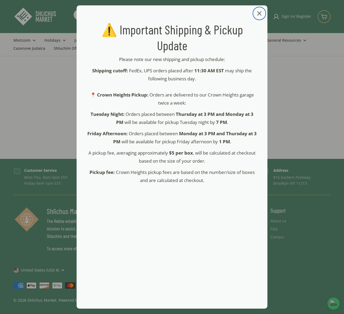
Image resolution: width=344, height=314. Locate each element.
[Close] (259, 13)
